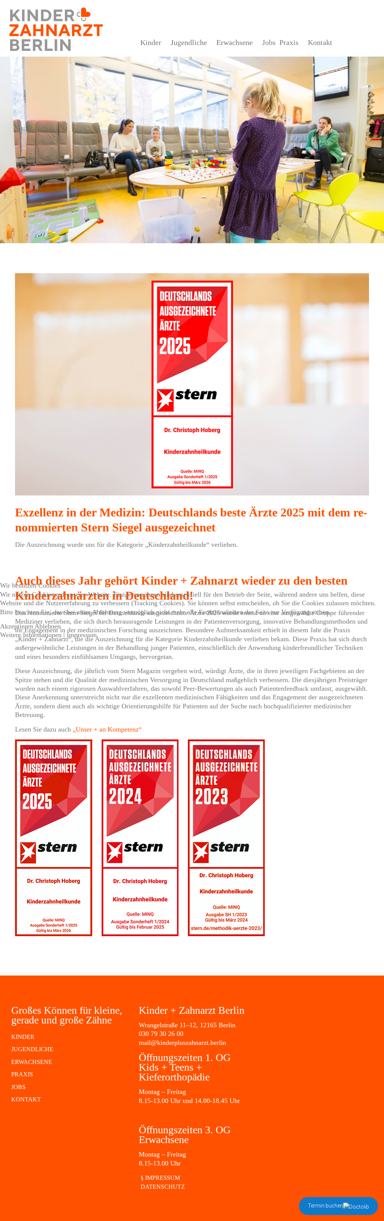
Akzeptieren (16, 626)
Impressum (82, 635)
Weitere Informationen (31, 635)
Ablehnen (47, 626)
